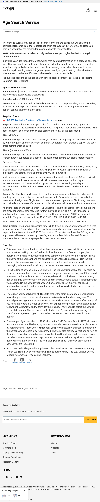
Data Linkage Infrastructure (32, 487)
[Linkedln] (12, 477)
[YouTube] (16, 477)
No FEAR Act (28, 489)
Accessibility (83, 487)
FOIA (92, 487)
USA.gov (67, 489)
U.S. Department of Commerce (48, 489)
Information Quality (10, 487)
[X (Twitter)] (7, 477)
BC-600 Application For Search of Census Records (30, 120)
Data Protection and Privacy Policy (61, 487)
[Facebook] (4, 477)
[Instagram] (21, 477)
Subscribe (90, 419)
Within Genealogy (12, 32)
